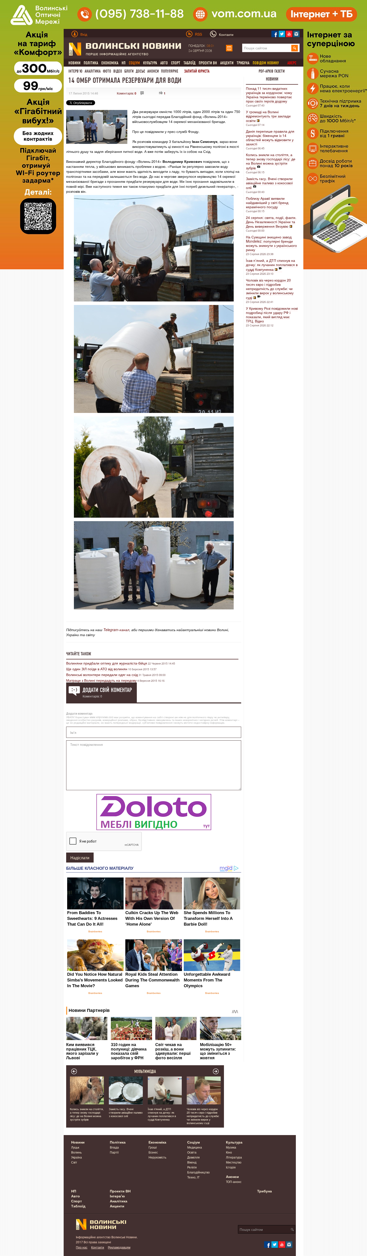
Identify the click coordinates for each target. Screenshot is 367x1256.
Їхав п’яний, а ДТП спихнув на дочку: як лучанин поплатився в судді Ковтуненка (272, 265)
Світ (74, 1162)
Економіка (109, 63)
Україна (76, 1157)
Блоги (129, 71)
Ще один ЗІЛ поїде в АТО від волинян (96, 668)
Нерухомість (157, 1157)
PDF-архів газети (272, 71)
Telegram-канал (116, 629)
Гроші (153, 1147)
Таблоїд (189, 63)
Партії (114, 1152)
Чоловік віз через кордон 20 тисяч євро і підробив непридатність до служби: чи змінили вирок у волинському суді (270, 289)
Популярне (169, 71)
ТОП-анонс (233, 1181)
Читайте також (78, 654)
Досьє (140, 71)
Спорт (175, 63)
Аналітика (93, 71)
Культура (150, 63)
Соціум (193, 1142)
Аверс (291, 63)
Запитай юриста (196, 71)
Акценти (226, 63)
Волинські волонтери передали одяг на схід (102, 674)
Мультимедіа (145, 1071)
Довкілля (193, 1157)
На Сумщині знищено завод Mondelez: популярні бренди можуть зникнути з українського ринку (271, 243)
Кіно (229, 1152)
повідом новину (266, 63)
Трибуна (243, 63)
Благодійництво (198, 1172)
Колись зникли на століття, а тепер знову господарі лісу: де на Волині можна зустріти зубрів (270, 161)
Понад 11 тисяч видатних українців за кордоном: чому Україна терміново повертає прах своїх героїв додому (269, 94)
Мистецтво (233, 1162)
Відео (117, 71)
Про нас (81, 1247)
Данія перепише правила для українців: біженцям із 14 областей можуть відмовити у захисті (270, 137)
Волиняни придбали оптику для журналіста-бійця (106, 663)
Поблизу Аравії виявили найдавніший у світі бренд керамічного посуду (267, 202)
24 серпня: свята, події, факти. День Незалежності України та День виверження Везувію (271, 222)
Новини (74, 63)
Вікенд (191, 1162)
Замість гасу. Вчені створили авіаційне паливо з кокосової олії (269, 183)
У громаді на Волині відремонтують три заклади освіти (268, 116)
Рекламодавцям (119, 1247)
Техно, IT (193, 1177)
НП (124, 63)
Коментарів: (126, 93)
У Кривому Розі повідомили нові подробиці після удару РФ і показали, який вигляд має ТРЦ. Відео (272, 314)
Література (234, 1157)
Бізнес (153, 1152)
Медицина (194, 1147)
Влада (114, 1147)
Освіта (191, 1152)
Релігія (192, 1167)
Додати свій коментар (107, 689)
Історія (231, 1167)
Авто (164, 63)
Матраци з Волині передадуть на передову (101, 680)
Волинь (76, 1152)
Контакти (97, 1247)
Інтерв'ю (75, 71)
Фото (107, 71)
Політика (91, 63)
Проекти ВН (208, 63)
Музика (231, 1147)
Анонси (153, 71)
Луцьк (75, 1147)
